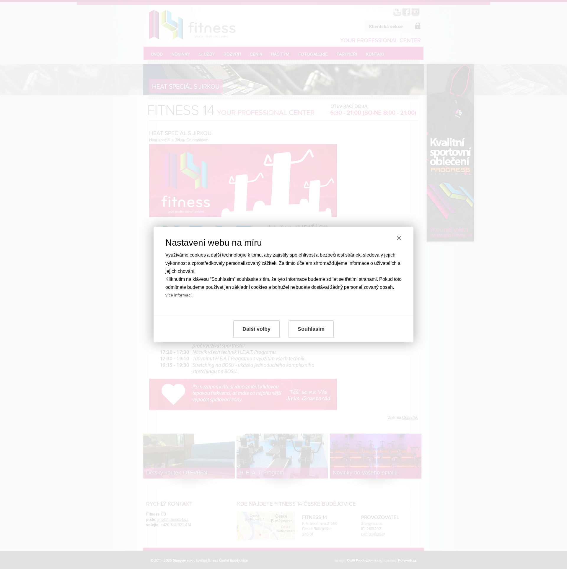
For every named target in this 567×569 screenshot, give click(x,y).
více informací (178, 295)
